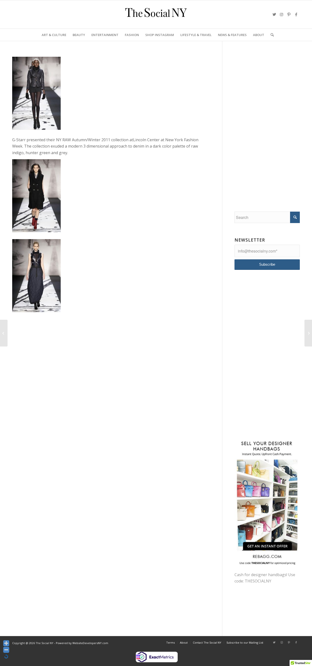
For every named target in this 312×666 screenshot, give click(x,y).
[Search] (270, 35)
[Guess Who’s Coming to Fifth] (308, 333)
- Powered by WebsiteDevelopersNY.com (81, 643)
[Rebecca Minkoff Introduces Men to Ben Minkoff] (4, 333)
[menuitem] (54, 35)
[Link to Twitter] (274, 14)
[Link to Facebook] (296, 14)
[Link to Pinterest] (288, 14)
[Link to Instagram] (281, 14)
